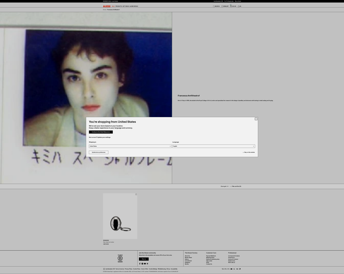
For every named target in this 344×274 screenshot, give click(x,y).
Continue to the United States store (101, 132)
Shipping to (92, 142)
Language (175, 142)
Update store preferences (98, 152)
